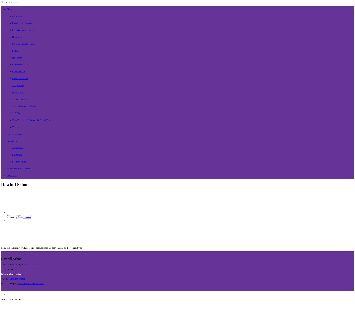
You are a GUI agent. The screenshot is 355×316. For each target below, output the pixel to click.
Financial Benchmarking (23, 30)
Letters (15, 51)
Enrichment (17, 155)
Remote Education (20, 78)
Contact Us (12, 175)
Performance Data (20, 65)
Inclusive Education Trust (23, 44)
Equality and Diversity (22, 23)
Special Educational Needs (24, 106)
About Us (11, 9)
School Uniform (19, 99)
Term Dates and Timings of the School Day (31, 120)
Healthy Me (17, 37)
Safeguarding (18, 85)
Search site (6, 299)
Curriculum (12, 141)
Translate (27, 217)
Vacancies (16, 127)
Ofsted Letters (18, 92)
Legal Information (17, 279)
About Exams (18, 148)
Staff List (16, 113)
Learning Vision (19, 162)
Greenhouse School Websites (31, 283)
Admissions (17, 16)
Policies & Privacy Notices (18, 168)
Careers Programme (15, 134)
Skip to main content (10, 2)
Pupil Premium (18, 71)
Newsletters (17, 58)
